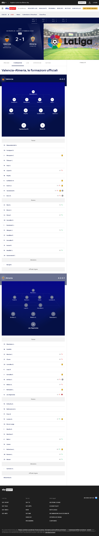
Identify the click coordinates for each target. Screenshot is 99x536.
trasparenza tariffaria (74, 529)
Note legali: (53, 498)
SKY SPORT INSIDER (90, 8)
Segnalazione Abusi (50, 532)
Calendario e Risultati (30, 14)
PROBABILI (52, 8)
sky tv (28, 502)
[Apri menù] (2, 8)
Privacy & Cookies (39, 529)
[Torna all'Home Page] (10, 8)
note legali (53, 510)
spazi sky (29, 517)
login (95, 2)
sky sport (5, 502)
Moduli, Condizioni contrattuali (26, 529)
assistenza (83, 529)
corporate (53, 521)
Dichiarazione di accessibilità (59, 513)
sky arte (5, 513)
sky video (5, 510)
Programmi (29, 521)
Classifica (42, 14)
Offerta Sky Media (55, 517)
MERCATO (60, 8)
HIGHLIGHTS (43, 8)
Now (27, 510)
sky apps (29, 506)
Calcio (4, 14)
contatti (89, 529)
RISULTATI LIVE (32, 8)
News (18, 14)
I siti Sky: (4, 498)
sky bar (28, 513)
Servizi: (28, 498)
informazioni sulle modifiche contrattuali (55, 529)
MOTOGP (68, 8)
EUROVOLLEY (76, 8)
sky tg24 (5, 506)
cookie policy (54, 506)
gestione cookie (55, 502)
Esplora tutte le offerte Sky (19, 2)
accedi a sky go (89, 498)
